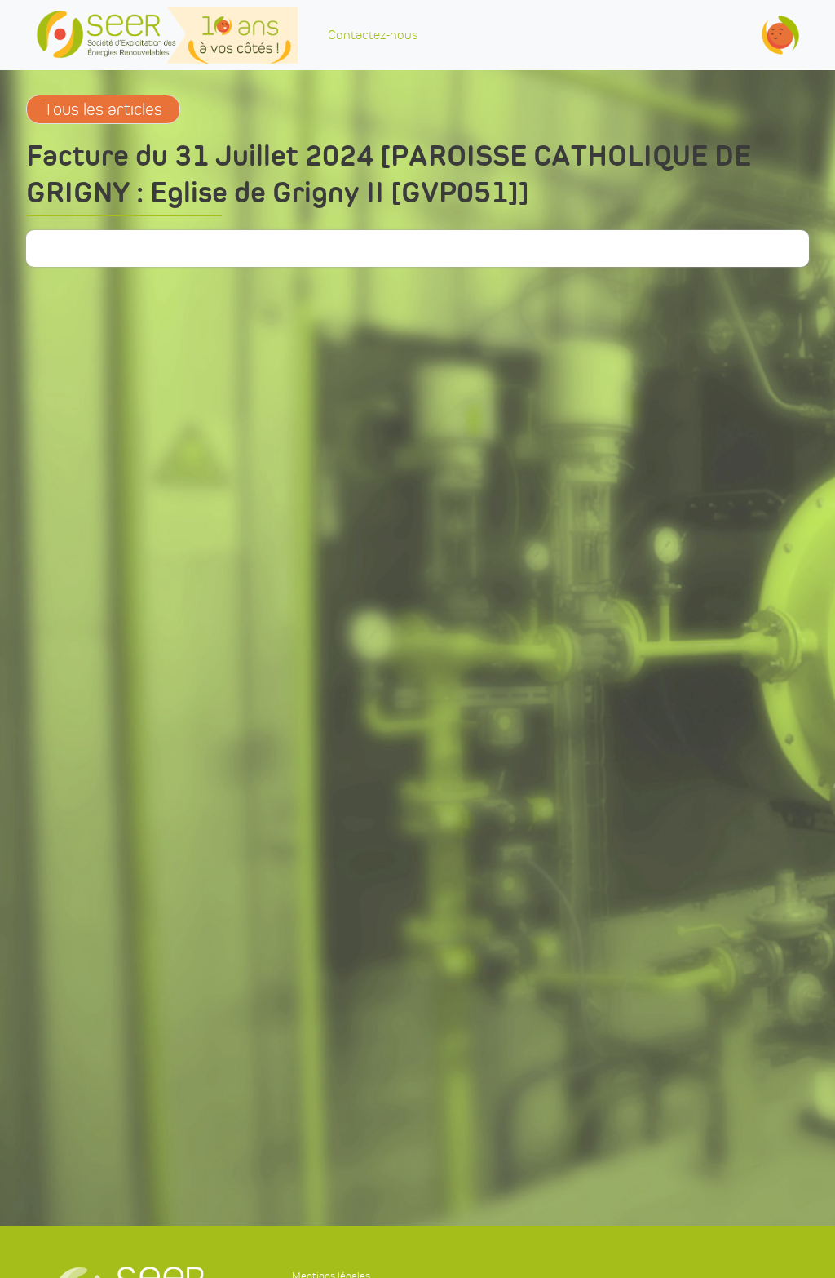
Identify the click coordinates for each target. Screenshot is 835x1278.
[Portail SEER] (167, 35)
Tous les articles (103, 109)
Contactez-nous (373, 35)
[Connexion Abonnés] (780, 35)
